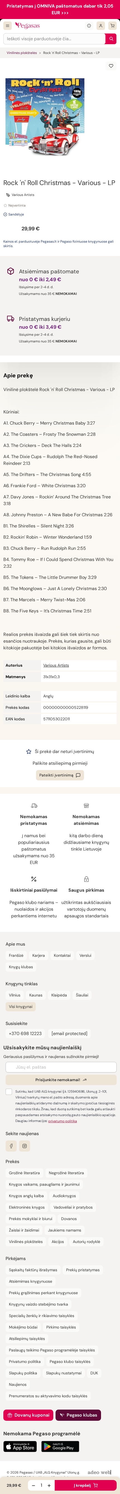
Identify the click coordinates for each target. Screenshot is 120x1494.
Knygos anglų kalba (26, 1195)
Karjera (38, 955)
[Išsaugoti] (111, 65)
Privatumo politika (25, 1361)
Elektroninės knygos (27, 1207)
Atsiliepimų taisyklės (27, 1338)
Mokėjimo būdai (23, 1327)
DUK (94, 1372)
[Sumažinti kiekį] (33, 1485)
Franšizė (16, 955)
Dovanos (69, 1218)
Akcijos (58, 1241)
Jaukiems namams (64, 1230)
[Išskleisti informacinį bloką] (89, 26)
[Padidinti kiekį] (49, 1485)
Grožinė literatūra (24, 1172)
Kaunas (35, 995)
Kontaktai (62, 955)
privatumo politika (62, 1121)
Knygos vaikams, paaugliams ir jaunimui (44, 1184)
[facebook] (11, 1146)
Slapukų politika (23, 1372)
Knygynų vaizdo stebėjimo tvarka (38, 1304)
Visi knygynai (20, 1006)
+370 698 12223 (25, 1033)
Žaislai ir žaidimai (24, 1230)
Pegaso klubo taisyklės (70, 1361)
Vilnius (14, 995)
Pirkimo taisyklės (61, 1327)
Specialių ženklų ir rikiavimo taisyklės (41, 1315)
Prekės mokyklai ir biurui (30, 1218)
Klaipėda (59, 995)
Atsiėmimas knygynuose (30, 1281)
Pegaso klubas (82, 1415)
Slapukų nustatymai (63, 1372)
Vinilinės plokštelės (22, 53)
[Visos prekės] (7, 26)
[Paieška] (110, 38)
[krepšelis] (112, 26)
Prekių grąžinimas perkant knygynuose (43, 1292)
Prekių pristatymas (83, 1269)
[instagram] (24, 1146)
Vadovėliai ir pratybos (73, 1207)
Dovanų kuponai (32, 1415)
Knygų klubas (21, 966)
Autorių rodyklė (86, 1241)
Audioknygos (64, 1195)
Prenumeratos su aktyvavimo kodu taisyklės (48, 1395)
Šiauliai (82, 995)
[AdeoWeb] (100, 1472)
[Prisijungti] (101, 26)
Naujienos (18, 1384)
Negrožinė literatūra (66, 1172)
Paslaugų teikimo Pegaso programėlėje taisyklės (52, 1350)
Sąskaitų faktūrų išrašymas (33, 1269)
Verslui (85, 955)
